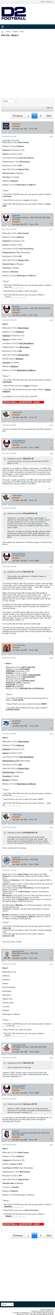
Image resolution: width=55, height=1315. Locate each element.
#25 (51, 827)
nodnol (15, 1131)
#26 (51, 870)
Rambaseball (18, 951)
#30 (51, 1145)
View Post (33, 458)
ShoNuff (15, 306)
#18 (51, 320)
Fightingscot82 (19, 1045)
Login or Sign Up (46, 2)
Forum (8, 31)
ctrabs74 (16, 858)
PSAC (22, 31)
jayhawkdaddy (18, 645)
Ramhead (16, 124)
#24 (51, 734)
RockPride (16, 721)
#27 (51, 964)
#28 (51, 1058)
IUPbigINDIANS (18, 441)
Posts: (31, 129)
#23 (51, 658)
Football (15, 31)
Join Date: (16, 129)
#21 (51, 508)
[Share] (51, 131)
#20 (51, 453)
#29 (51, 1099)
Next (49, 115)
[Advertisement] (27, 65)
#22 (51, 567)
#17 (51, 229)
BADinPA (16, 215)
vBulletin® (42, 1311)
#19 (51, 425)
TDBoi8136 (17, 412)
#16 (51, 137)
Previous (18, 115)
